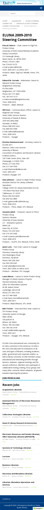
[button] (40, 8)
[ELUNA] (22, 4)
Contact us (6, 499)
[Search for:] (22, 13)
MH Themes (23, 508)
